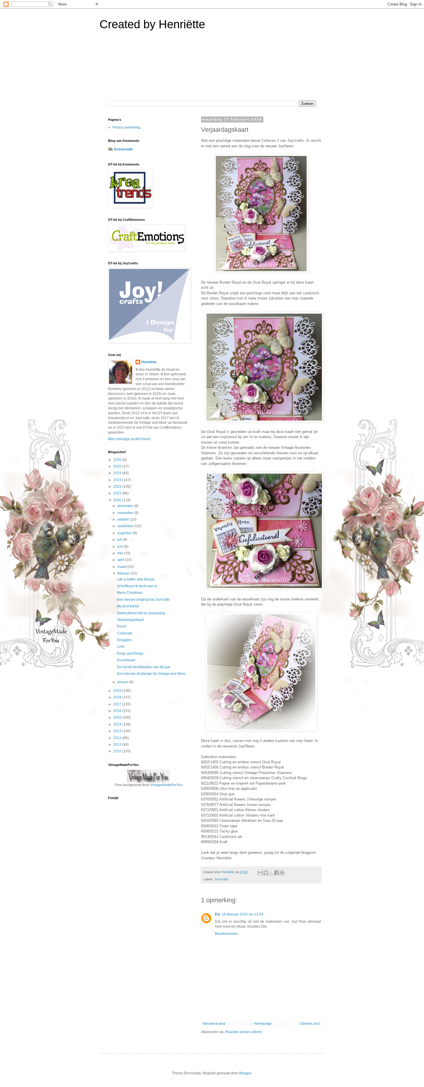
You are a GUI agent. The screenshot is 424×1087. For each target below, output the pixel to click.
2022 (117, 487)
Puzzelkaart (126, 660)
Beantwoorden (226, 934)
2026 (117, 460)
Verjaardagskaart (130, 620)
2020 (117, 500)
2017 (117, 704)
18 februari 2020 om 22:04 (242, 914)
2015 (117, 717)
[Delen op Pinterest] (282, 872)
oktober (123, 519)
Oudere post (310, 1024)
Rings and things (130, 653)
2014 (117, 724)
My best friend (128, 606)
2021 (117, 493)
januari (123, 682)
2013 (117, 731)
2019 (117, 691)
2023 (117, 480)
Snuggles (124, 640)
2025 (117, 466)
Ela (217, 914)
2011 (117, 745)
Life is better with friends (136, 579)
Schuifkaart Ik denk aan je (137, 586)
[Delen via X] (271, 872)
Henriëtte (149, 362)
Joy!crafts (221, 879)
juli (120, 540)
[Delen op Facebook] (276, 872)
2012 (117, 738)
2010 (117, 751)
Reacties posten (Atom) (243, 1032)
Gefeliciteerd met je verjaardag (141, 613)
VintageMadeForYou (166, 785)
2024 (117, 473)
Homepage (263, 1024)
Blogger (245, 1073)
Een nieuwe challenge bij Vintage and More (151, 674)
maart (122, 567)
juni (120, 547)
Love (121, 647)
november (125, 513)
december (125, 506)
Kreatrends (123, 149)
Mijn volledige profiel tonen (129, 439)
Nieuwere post (213, 1024)
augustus (125, 533)
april (121, 560)
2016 (117, 711)
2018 (117, 697)
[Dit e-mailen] (260, 872)
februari (123, 573)
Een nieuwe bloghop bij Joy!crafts (143, 600)
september (126, 526)
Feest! (121, 626)
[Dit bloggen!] (266, 872)
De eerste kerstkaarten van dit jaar (143, 667)
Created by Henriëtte (152, 24)
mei (120, 553)
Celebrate (124, 633)
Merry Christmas (129, 593)
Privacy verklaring (126, 127)
